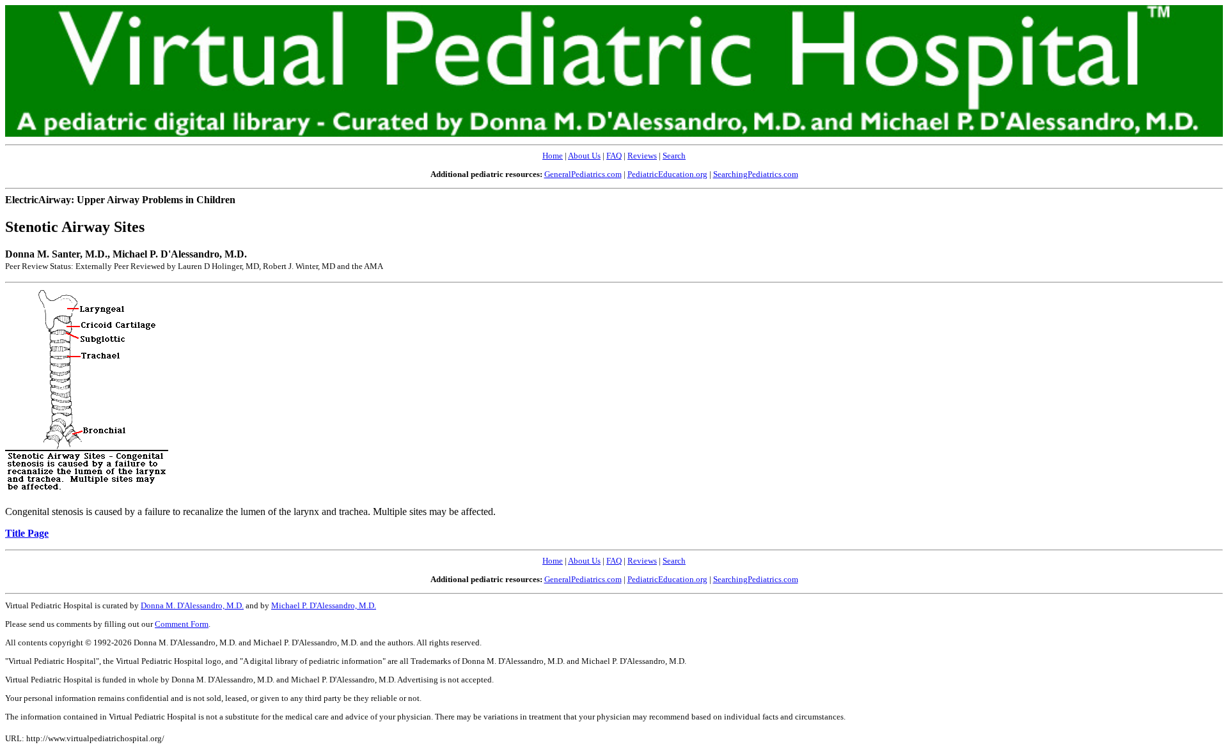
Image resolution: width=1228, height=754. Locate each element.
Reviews (642, 155)
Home (552, 155)
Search (674, 155)
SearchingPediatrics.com (755, 174)
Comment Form (182, 624)
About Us (584, 155)
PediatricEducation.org (667, 174)
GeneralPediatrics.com (583, 174)
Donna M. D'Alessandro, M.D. (192, 605)
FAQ (614, 155)
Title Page (27, 533)
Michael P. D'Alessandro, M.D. (323, 605)
